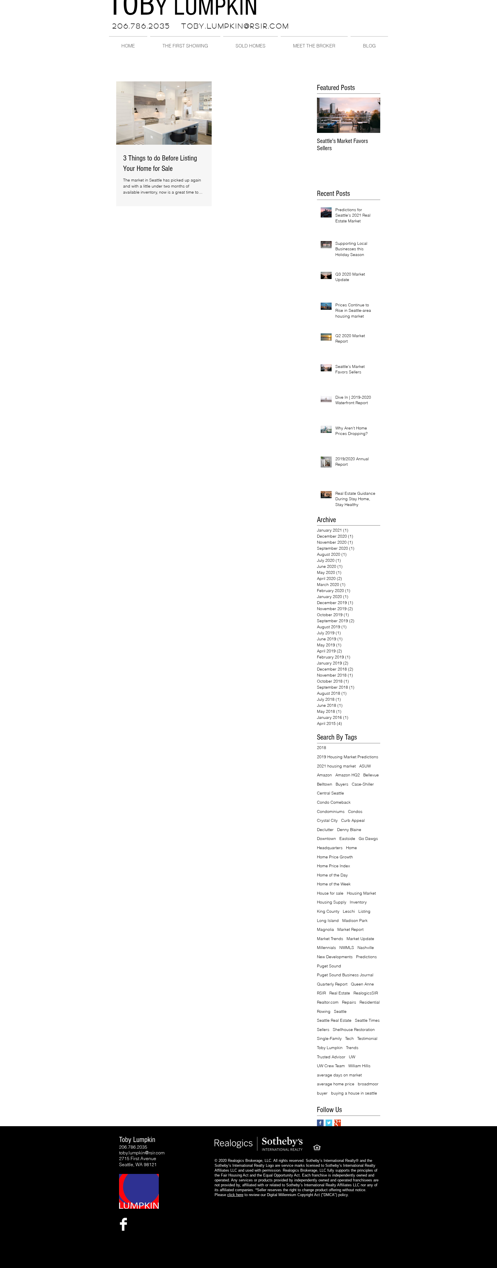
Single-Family (329, 1038)
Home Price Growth (335, 857)
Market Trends (330, 938)
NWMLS (346, 947)
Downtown (326, 838)
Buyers (342, 784)
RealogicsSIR (365, 993)
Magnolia (325, 929)
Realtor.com (328, 1002)
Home (351, 847)
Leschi (349, 911)
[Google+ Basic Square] (337, 1123)
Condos (355, 811)
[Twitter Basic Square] (329, 1123)
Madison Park (355, 920)
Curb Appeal (353, 820)
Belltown (324, 784)
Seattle (340, 1011)
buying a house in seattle (354, 1093)
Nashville (366, 947)
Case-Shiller (363, 784)
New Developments (335, 956)
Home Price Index (333, 865)
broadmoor (368, 1083)
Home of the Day (332, 875)
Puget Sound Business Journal (345, 974)
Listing (364, 911)
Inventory (358, 902)
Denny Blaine (349, 829)
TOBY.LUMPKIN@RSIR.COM (235, 25)
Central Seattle (330, 793)
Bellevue (371, 775)
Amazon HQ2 (347, 775)
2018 (321, 747)
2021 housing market (336, 766)
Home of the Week (334, 884)
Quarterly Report (332, 984)
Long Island (328, 920)
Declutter (325, 829)
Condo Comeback (334, 802)
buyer (322, 1093)
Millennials (326, 947)
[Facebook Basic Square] (320, 1123)
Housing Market (361, 893)
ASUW (365, 766)
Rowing (323, 1011)
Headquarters (330, 847)
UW (352, 1056)
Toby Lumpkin (330, 1047)
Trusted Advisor (331, 1056)
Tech (349, 1038)
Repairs (349, 1002)
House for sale (330, 893)
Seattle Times (367, 1020)
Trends (352, 1047)
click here (235, 1195)
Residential (370, 1002)
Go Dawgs (368, 838)
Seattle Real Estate (334, 1020)
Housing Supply (331, 902)
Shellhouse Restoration (354, 1029)
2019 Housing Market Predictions (347, 756)
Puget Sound (329, 966)
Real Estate (339, 993)
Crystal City (327, 820)
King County (328, 911)
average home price (335, 1083)
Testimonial (367, 1038)
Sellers (323, 1029)
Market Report (350, 929)
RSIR (321, 993)
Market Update (360, 938)
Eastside (347, 838)
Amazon (324, 775)
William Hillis (359, 1065)
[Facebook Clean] (123, 1224)
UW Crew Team (331, 1065)
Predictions (366, 956)
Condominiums (331, 811)
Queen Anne (362, 984)
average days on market (339, 1075)
